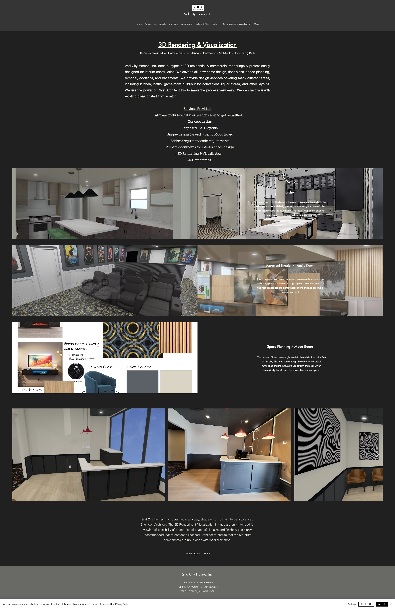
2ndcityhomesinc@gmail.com (198, 582)
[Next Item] (377, 455)
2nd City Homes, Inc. (198, 14)
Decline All (366, 604)
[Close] (391, 604)
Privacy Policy (122, 604)
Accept (381, 604)
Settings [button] (352, 604)
